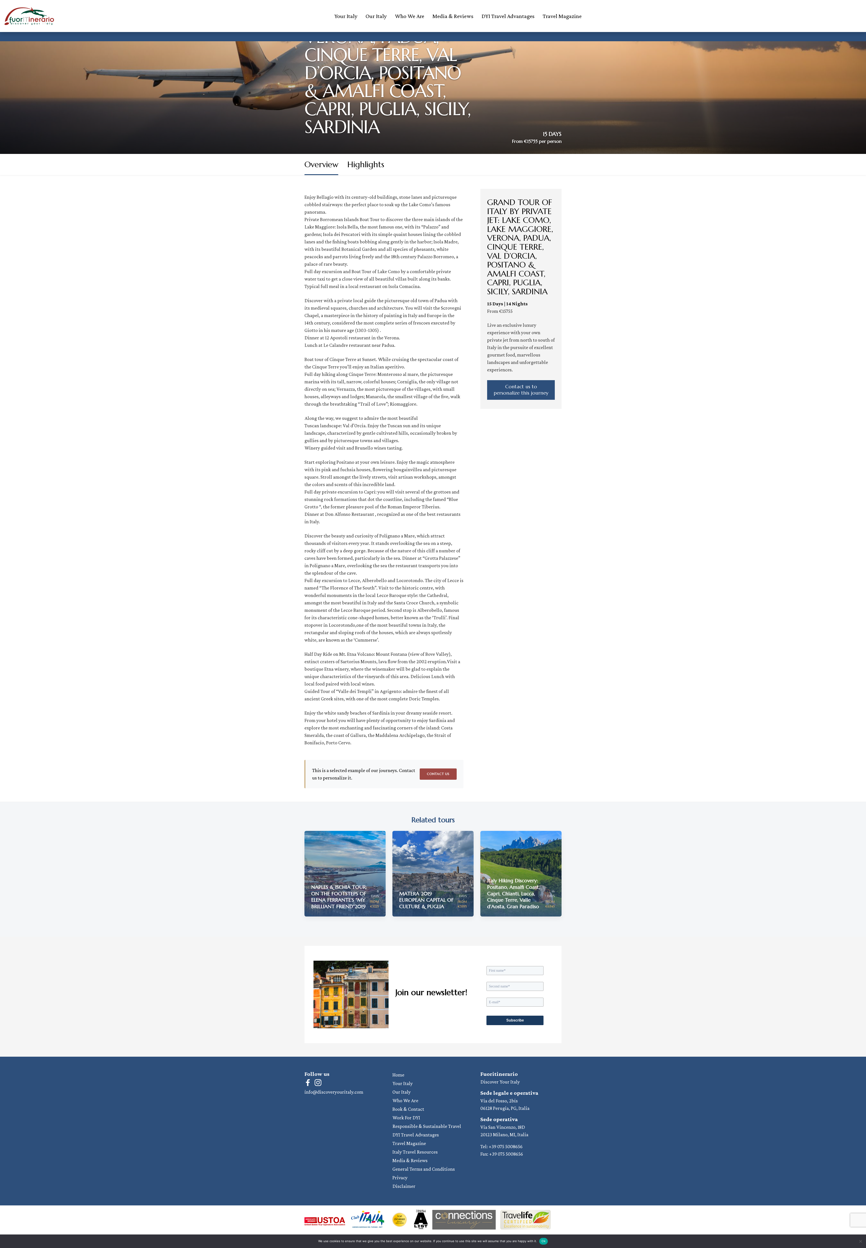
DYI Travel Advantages (507, 16)
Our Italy (376, 16)
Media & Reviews (452, 16)
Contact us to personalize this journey (521, 390)
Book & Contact (408, 1109)
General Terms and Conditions (423, 1169)
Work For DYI (406, 1117)
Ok (543, 1241)
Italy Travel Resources (415, 1152)
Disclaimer (403, 1186)
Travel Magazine (562, 16)
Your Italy (345, 16)
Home (398, 1075)
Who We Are (409, 16)
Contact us (438, 774)
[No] (860, 1241)
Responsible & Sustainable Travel (426, 1126)
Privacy (400, 1177)
